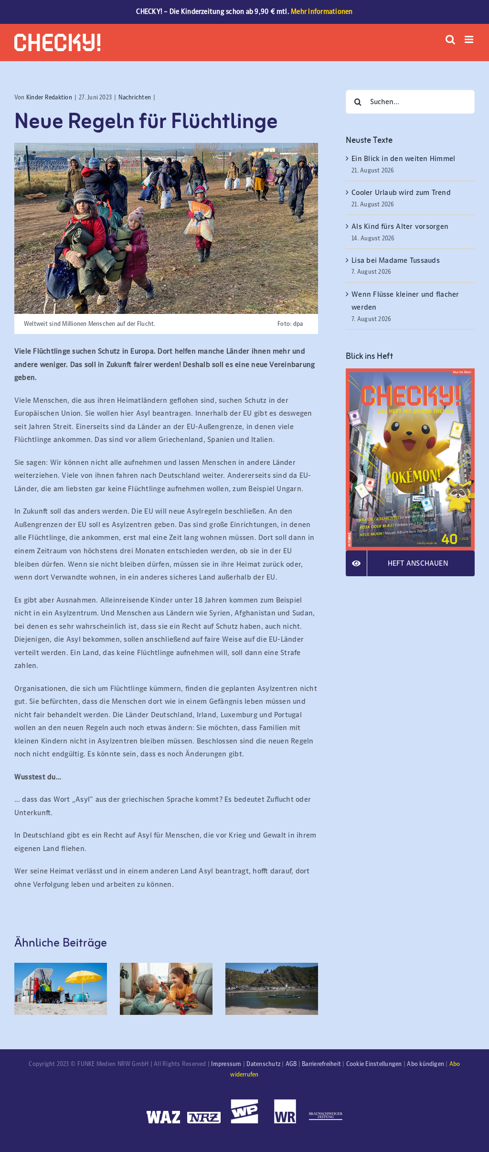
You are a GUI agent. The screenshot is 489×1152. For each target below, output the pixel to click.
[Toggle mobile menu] (470, 39)
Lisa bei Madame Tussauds (395, 260)
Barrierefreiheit (321, 1064)
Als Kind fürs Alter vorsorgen (399, 226)
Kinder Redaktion (49, 97)
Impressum (226, 1064)
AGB (291, 1064)
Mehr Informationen (321, 11)
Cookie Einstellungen (374, 1064)
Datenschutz (263, 1064)
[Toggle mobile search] (450, 39)
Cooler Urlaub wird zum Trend (401, 192)
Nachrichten (134, 97)
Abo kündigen (425, 1064)
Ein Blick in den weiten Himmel (403, 158)
